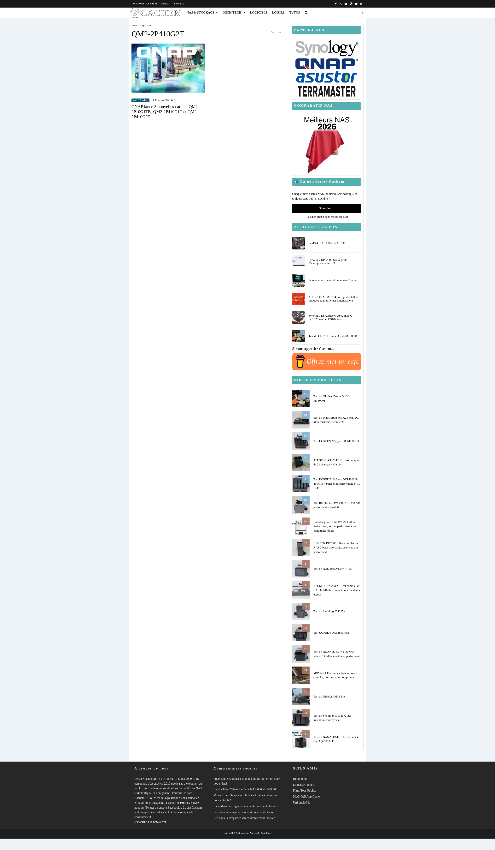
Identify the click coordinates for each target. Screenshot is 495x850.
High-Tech (232, 12)
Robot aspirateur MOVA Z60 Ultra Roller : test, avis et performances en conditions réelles (335, 526)
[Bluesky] (356, 4)
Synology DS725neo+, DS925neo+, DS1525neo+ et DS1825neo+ (330, 317)
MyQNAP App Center (307, 796)
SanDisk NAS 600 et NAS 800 (327, 243)
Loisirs (278, 12)
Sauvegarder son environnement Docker (333, 280)
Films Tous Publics (304, 790)
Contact (165, 3)
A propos (179, 3)
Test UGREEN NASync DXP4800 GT (336, 441)
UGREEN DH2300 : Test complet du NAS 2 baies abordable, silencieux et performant (335, 548)
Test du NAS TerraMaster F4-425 (333, 568)
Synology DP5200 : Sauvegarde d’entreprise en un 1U (328, 261)
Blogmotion (300, 778)
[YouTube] (345, 4)
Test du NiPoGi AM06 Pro (329, 696)
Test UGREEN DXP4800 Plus (331, 632)
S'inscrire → (326, 208)
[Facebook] (336, 4)
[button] (306, 13)
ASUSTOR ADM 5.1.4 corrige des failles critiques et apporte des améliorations (333, 299)
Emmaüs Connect (304, 784)
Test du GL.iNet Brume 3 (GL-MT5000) (333, 336)
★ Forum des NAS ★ (145, 3)
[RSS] (361, 4)
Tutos (294, 12)
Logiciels (258, 12)
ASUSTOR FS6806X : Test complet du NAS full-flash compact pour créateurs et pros (336, 590)
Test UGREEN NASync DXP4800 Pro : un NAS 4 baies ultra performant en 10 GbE (337, 484)
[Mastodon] (351, 4)
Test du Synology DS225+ (329, 611)
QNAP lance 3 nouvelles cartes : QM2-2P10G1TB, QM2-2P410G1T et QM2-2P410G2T (165, 111)
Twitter (149, 807)
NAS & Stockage (201, 12)
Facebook (174, 807)
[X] (340, 4)
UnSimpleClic (301, 802)
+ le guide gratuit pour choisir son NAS (327, 216)
